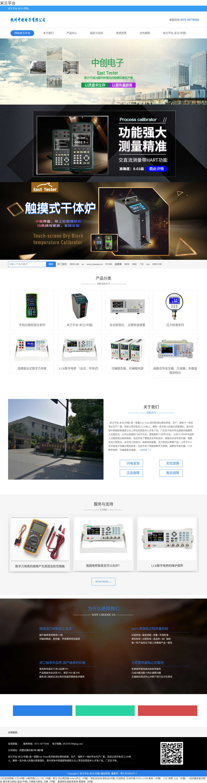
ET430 (109, 264)
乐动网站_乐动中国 (125, 778)
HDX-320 (74, 264)
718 (141, 264)
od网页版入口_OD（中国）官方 (41, 778)
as (83, 264)
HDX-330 (157, 264)
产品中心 (72, 33)
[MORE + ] (145, 450)
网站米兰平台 (22, 33)
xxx (148, 264)
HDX (127, 264)
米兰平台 (8, 3)
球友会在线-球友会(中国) (102, 778)
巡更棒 (118, 264)
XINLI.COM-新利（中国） (149, 778)
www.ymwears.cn (95, 264)
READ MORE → (103, 581)
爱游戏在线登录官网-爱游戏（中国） (76, 781)
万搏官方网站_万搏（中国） (43, 781)
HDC (134, 264)
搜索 (51, 264)
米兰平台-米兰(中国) (174, 33)
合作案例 (145, 33)
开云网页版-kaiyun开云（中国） (74, 778)
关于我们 (48, 33)
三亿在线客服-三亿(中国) (12, 778)
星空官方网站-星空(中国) (15, 781)
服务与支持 (96, 33)
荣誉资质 (121, 33)
